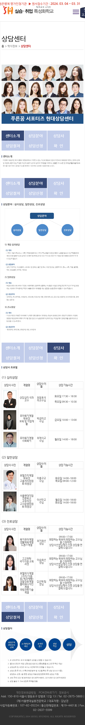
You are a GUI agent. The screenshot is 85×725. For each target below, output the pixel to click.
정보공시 (64, 692)
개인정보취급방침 (26, 692)
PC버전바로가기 (48, 692)
